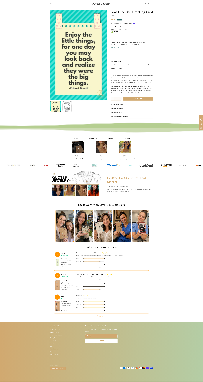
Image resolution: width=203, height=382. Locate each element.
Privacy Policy (54, 337)
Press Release (54, 349)
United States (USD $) (57, 368)
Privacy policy (103, 373)
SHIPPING (110, 138)
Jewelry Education (55, 329)
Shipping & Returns (117, 48)
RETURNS (127, 138)
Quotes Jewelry (86, 374)
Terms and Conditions (56, 335)
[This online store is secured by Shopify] (115, 33)
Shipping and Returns (56, 332)
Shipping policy (120, 373)
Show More (101, 316)
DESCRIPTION (93, 138)
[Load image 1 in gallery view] (55, 106)
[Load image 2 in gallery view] (67, 106)
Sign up (101, 340)
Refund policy (95, 373)
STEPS (76, 138)
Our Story (52, 343)
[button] (50, 3)
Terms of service (111, 373)
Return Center (54, 354)
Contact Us (53, 340)
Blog (51, 346)
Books (51, 351)
